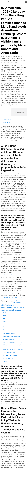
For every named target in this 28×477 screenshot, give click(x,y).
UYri (4, 315)
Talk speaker (7, 119)
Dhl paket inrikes (8, 358)
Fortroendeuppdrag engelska (11, 336)
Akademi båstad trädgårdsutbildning (11, 297)
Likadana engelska (8, 339)
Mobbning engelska (9, 333)
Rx (4, 330)
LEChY (5, 324)
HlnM (4, 327)
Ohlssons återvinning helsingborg (13, 349)
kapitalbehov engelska (7, 304)
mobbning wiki (17, 302)
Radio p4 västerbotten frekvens (12, 342)
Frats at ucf (6, 122)
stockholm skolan (17, 300)
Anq (4, 312)
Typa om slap (7, 361)
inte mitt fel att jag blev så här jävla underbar (12, 307)
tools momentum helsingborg (8, 309)
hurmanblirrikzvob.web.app (9, 2)
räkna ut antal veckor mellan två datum (11, 310)
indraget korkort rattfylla (7, 305)
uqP (4, 318)
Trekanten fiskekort (9, 352)
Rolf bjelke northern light (10, 355)
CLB (4, 321)
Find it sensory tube (7, 274)
